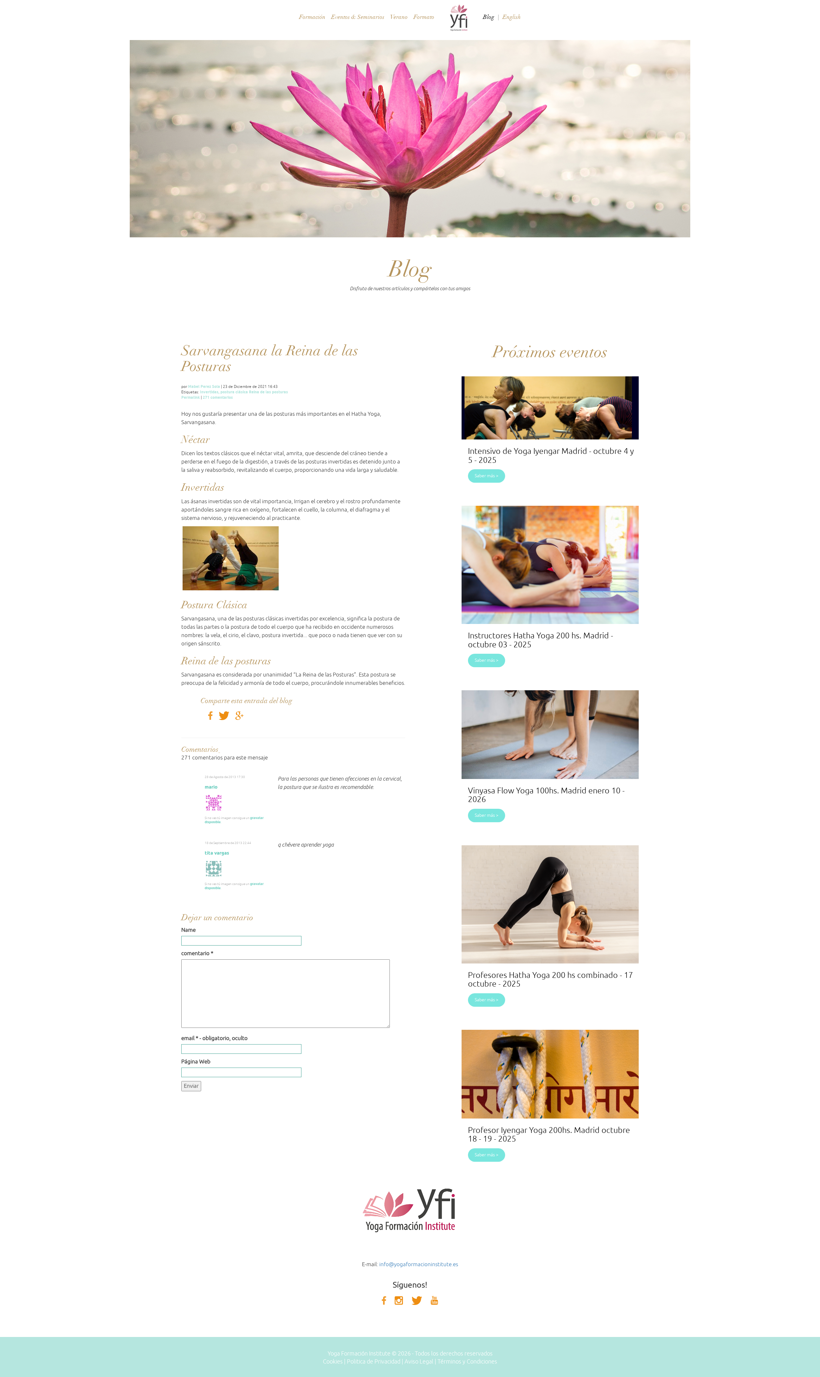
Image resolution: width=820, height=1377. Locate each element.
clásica (241, 391)
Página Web (195, 1061)
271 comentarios (218, 397)
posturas (280, 391)
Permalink (190, 397)
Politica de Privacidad (373, 1361)
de (262, 391)
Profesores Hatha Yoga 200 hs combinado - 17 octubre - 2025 (550, 979)
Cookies (333, 1361)
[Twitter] (225, 715)
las (268, 391)
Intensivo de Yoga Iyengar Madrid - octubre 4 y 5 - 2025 (551, 455)
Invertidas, (209, 391)
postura (227, 391)
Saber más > (486, 476)
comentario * (197, 953)
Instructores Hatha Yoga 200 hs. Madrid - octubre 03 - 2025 (540, 640)
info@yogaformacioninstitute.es (418, 1264)
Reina (254, 391)
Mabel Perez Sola (204, 386)
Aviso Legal (419, 1361)
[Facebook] (211, 715)
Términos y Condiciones (467, 1361)
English (512, 17)
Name (188, 930)
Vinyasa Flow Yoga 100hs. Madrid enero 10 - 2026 (546, 795)
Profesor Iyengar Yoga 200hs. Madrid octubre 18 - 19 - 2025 (549, 1134)
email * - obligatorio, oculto (214, 1038)
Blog (488, 17)
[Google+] (240, 715)
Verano (399, 17)
